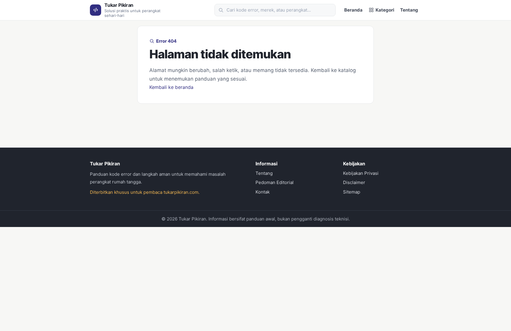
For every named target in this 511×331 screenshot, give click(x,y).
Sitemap (351, 192)
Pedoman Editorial (275, 182)
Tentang (409, 10)
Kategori (385, 10)
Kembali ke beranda (171, 87)
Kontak (263, 192)
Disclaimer (354, 182)
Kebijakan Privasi (361, 173)
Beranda (353, 10)
